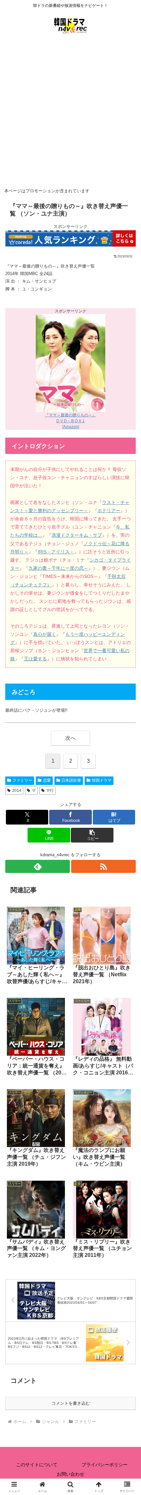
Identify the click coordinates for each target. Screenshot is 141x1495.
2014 (16, 790)
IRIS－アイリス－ (56, 551)
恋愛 (47, 780)
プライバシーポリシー (105, 1464)
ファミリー (22, 780)
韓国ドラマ (101, 780)
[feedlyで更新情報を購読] (37, 866)
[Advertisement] (70, 112)
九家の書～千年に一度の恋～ (58, 568)
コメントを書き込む (70, 1403)
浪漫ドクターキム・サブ (76, 535)
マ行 (50, 790)
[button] (92, 835)
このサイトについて (36, 1464)
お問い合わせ (70, 1474)
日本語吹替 (71, 780)
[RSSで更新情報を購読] (103, 866)
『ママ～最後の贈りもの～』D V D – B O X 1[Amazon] (70, 421)
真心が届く (44, 634)
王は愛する (35, 658)
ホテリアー (108, 510)
